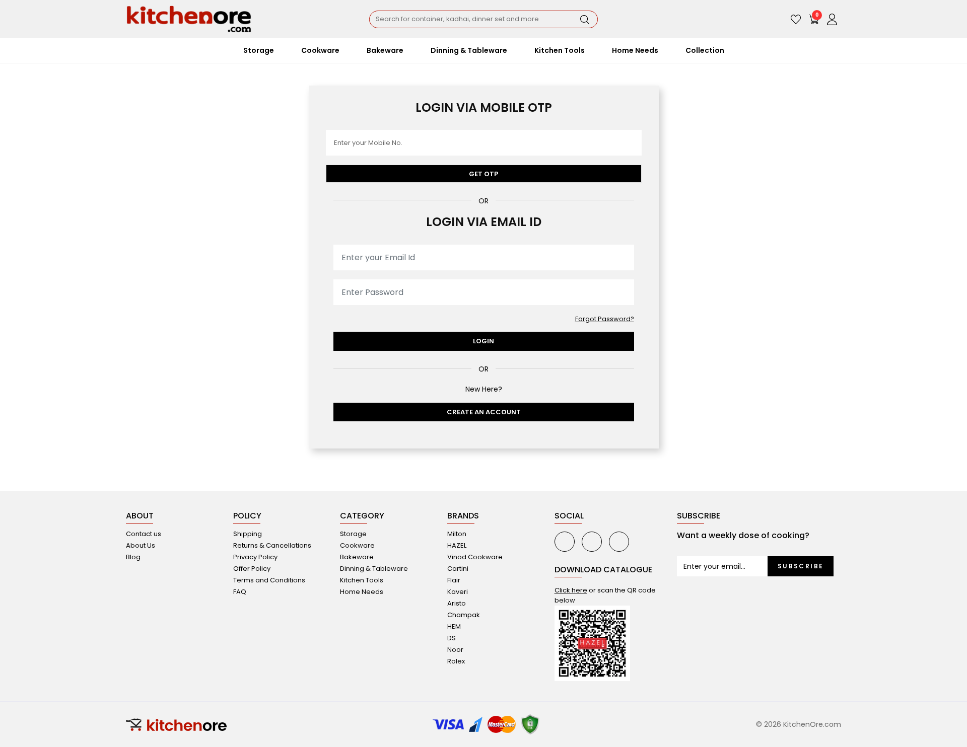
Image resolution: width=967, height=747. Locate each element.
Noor (455, 649)
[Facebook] (592, 542)
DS (451, 638)
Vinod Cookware (475, 557)
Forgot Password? (604, 319)
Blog (133, 557)
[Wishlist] (796, 19)
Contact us (143, 534)
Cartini (457, 568)
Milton (456, 534)
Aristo (456, 603)
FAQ (239, 591)
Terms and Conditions (269, 580)
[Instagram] (619, 542)
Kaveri (457, 591)
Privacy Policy (255, 557)
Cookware (357, 545)
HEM (454, 626)
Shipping (247, 534)
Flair (453, 580)
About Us (140, 545)
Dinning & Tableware (374, 568)
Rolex (456, 661)
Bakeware (357, 557)
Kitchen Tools (361, 580)
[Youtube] (565, 542)
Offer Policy (251, 568)
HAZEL (456, 545)
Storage (353, 534)
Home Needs (361, 591)
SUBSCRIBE (801, 566)
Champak (463, 615)
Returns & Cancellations (272, 545)
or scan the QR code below (605, 595)
